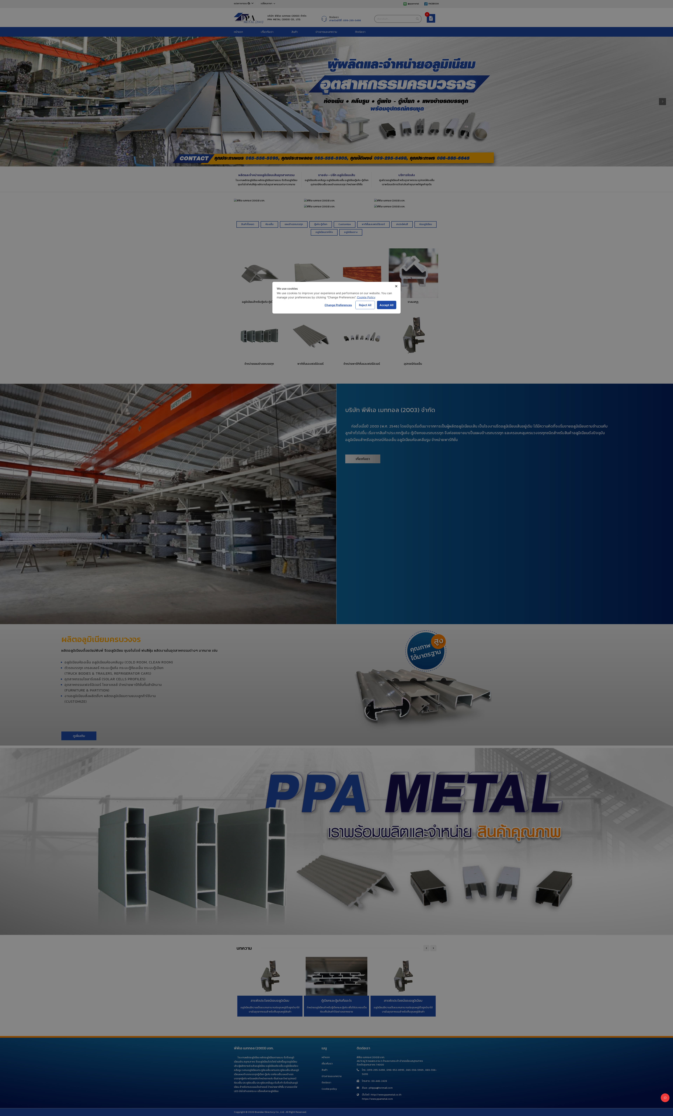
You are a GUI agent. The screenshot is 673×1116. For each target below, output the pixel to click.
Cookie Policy (366, 297)
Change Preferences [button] (338, 305)
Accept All (386, 305)
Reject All (365, 305)
